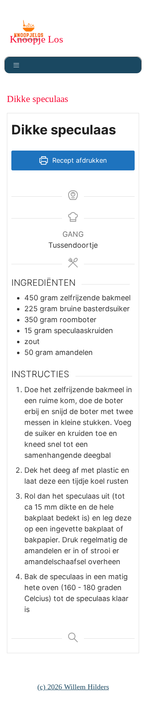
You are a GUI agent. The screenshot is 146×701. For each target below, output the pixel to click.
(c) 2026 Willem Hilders (73, 687)
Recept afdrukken (78, 160)
